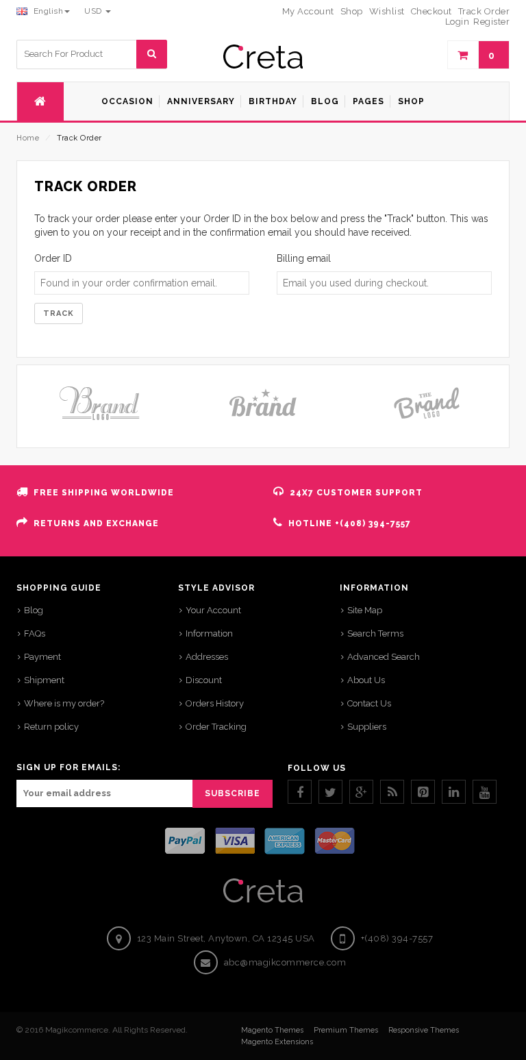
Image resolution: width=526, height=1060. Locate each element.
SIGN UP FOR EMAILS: (68, 767)
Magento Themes (272, 1030)
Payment (42, 657)
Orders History (215, 703)
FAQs (34, 633)
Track (58, 313)
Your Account (213, 610)
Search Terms (375, 633)
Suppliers (366, 727)
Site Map (364, 610)
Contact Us (369, 703)
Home (27, 138)
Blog (33, 610)
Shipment (44, 680)
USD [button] (94, 11)
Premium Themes (346, 1030)
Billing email (304, 258)
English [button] (47, 11)
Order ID (53, 258)
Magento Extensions (277, 1041)
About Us (366, 680)
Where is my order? (64, 703)
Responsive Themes (423, 1030)
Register (491, 21)
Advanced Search (383, 657)
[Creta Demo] (263, 57)
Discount (204, 680)
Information (209, 633)
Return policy (51, 727)
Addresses (207, 657)
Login (457, 21)
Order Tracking (216, 727)
